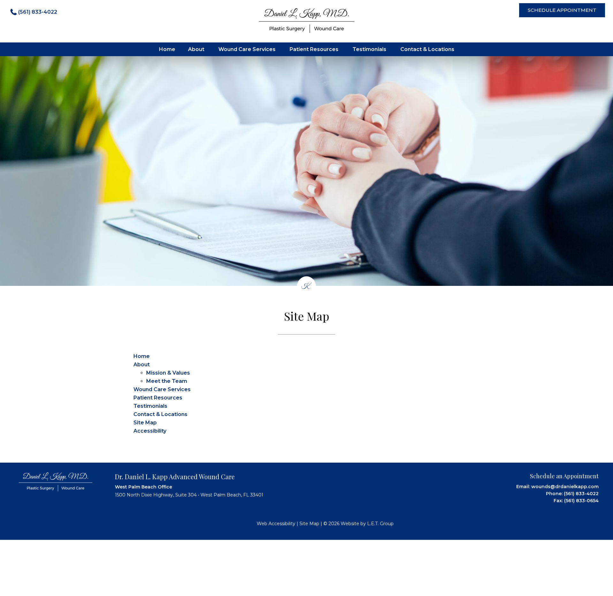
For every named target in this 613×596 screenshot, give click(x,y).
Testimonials (369, 49)
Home (167, 49)
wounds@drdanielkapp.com (565, 486)
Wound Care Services (247, 49)
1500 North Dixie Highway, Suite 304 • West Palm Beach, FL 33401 (189, 495)
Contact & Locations (427, 49)
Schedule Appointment (562, 10)
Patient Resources (314, 49)
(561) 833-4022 (37, 12)
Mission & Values (168, 373)
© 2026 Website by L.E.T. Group (358, 523)
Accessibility (149, 431)
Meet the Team (166, 381)
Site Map (145, 423)
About (196, 49)
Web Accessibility (276, 523)
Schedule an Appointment (564, 476)
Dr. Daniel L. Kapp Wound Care (306, 20)
